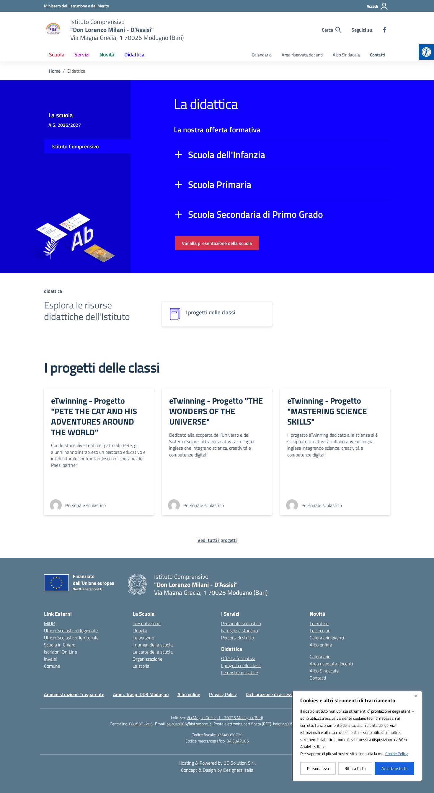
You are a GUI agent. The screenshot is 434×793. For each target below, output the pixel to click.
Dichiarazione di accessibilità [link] (275, 694)
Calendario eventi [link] (327, 637)
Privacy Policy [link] (223, 694)
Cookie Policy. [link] (396, 753)
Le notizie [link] (319, 623)
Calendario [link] (262, 54)
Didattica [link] (134, 54)
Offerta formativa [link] (238, 658)
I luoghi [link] (140, 630)
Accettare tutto (394, 768)
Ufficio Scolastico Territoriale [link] (71, 637)
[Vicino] (416, 695)
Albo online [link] (321, 644)
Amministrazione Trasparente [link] (74, 694)
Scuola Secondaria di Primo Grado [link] (255, 214)
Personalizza (318, 768)
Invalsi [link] (50, 658)
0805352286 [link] (141, 724)
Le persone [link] (143, 637)
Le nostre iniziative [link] (239, 672)
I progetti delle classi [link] (241, 665)
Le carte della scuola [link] (153, 651)
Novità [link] (106, 54)
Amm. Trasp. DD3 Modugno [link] (141, 694)
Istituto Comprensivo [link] (75, 146)
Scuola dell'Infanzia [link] (226, 154)
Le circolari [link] (320, 630)
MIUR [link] (49, 623)
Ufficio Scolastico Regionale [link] (71, 630)
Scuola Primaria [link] (219, 184)
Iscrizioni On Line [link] (60, 651)
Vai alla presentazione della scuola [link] (217, 243)
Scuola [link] (56, 54)
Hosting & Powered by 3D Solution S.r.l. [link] (217, 762)
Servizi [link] (81, 54)
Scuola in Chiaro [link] (59, 644)
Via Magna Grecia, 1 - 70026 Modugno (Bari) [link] (225, 717)
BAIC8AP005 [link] (237, 741)
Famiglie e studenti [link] (239, 630)
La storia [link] (141, 666)
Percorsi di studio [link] (237, 637)
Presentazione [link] (147, 623)
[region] (357, 736)
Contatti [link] (377, 54)
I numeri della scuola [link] (153, 644)
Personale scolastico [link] (241, 623)
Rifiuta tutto (355, 768)
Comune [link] (52, 666)
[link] (426, 52)
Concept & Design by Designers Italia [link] (217, 770)
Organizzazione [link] (147, 658)
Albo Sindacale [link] (346, 54)
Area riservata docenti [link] (302, 54)
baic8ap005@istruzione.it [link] (189, 724)
